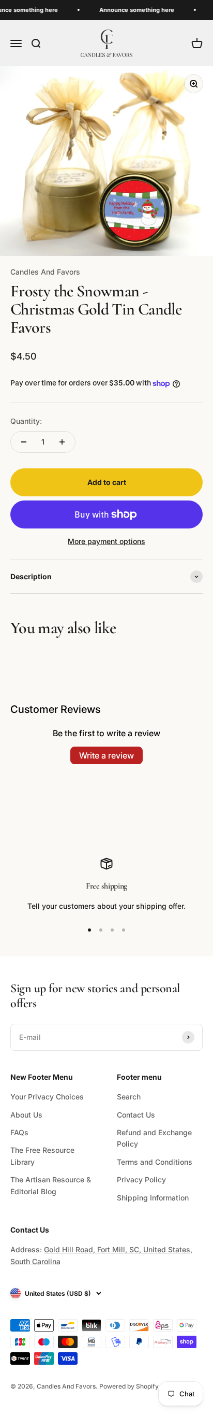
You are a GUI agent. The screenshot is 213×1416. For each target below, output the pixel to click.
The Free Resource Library (42, 1156)
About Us (26, 1114)
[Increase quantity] (62, 442)
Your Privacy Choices (47, 1096)
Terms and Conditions (154, 1161)
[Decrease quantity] (24, 442)
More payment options (106, 541)
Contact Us (136, 1114)
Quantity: (26, 421)
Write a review (106, 755)
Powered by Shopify (129, 1386)
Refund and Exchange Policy (154, 1138)
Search (129, 1096)
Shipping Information (153, 1197)
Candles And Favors (45, 271)
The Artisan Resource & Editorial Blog (50, 1185)
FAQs (19, 1132)
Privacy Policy (141, 1179)
